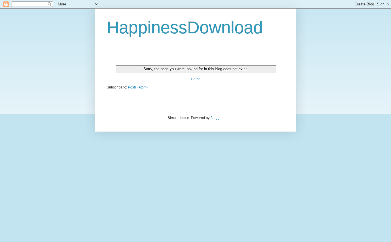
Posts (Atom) (138, 87)
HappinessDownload (185, 27)
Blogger (216, 118)
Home (195, 79)
